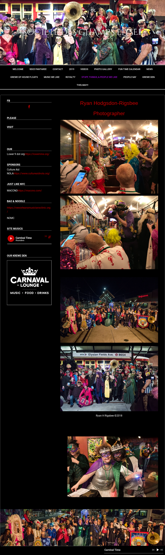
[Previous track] (45, 236)
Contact (58, 69)
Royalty (70, 77)
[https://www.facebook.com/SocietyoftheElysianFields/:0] (29, 107)
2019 (71, 69)
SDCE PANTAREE (38, 69)
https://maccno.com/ (30, 190)
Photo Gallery (103, 69)
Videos (84, 69)
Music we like (51, 77)
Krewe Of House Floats (24, 77)
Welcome (18, 69)
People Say (129, 77)
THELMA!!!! (82, 85)
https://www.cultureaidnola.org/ (32, 173)
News (149, 69)
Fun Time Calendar (129, 69)
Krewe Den (148, 77)
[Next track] (49, 236)
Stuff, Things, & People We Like (99, 77)
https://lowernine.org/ (37, 154)
